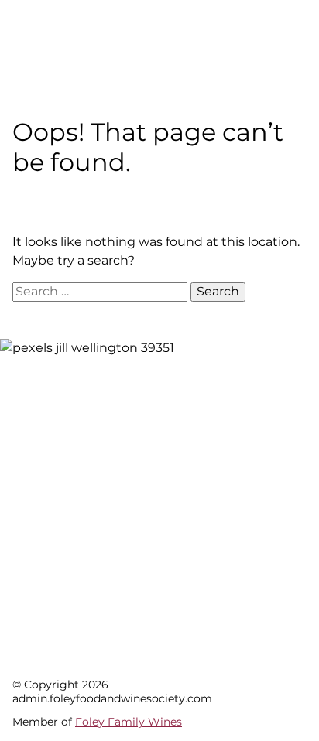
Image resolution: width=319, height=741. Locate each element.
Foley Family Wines (128, 722)
